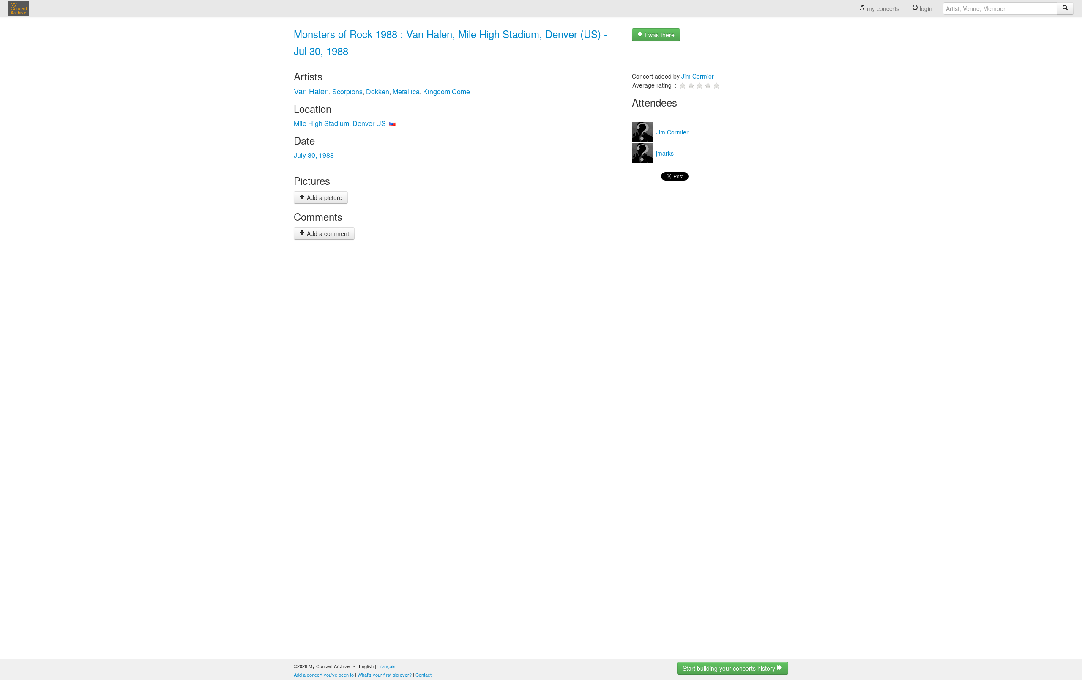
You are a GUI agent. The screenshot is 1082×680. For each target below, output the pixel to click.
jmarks (664, 153)
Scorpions (347, 91)
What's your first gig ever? (385, 674)
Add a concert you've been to (324, 674)
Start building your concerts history (730, 668)
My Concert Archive (19, 8)
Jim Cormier (697, 76)
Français (386, 666)
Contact (423, 674)
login (925, 8)
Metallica (406, 91)
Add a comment (327, 233)
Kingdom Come (446, 91)
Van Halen (311, 90)
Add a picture (323, 197)
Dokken (377, 91)
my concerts (882, 8)
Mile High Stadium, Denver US (340, 123)
